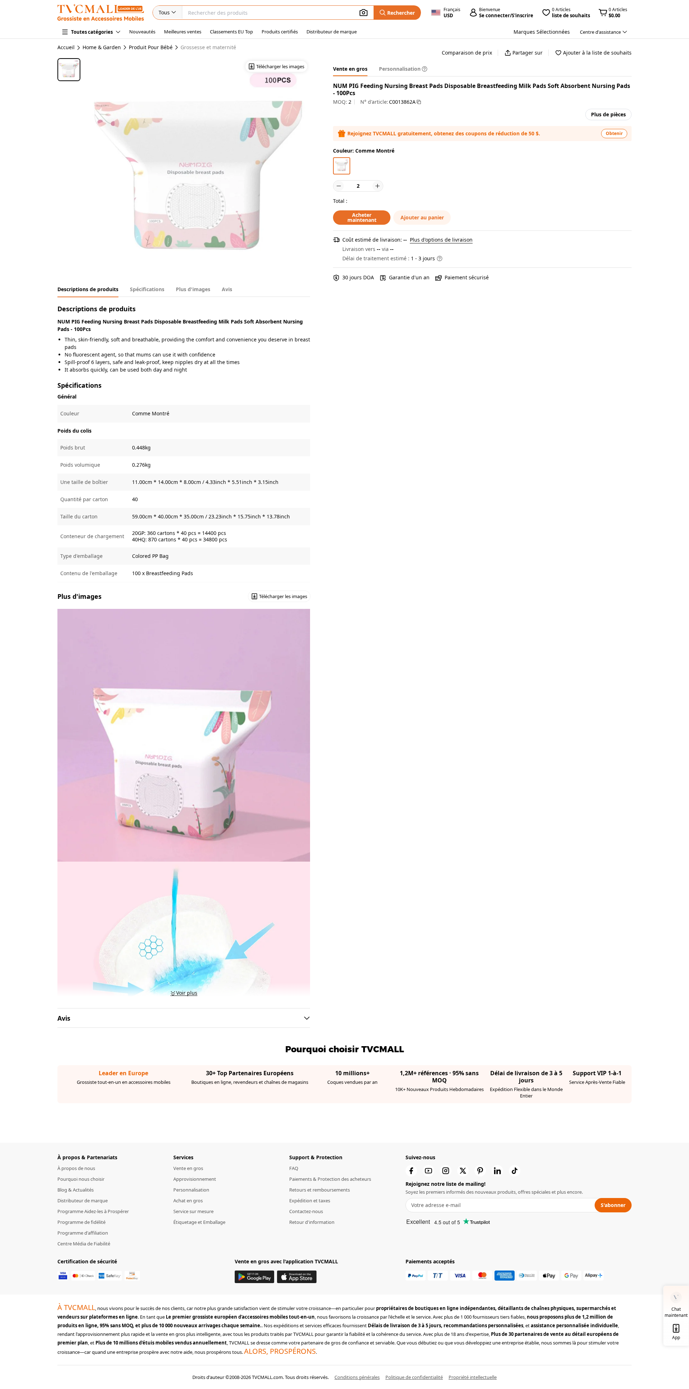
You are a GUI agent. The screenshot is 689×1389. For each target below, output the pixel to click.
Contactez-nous (306, 1211)
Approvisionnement (194, 1179)
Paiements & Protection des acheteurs (330, 1179)
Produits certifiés (280, 31)
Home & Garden (102, 47)
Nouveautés (142, 31)
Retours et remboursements (319, 1190)
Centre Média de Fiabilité (83, 1243)
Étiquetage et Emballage (199, 1222)
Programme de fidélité (81, 1222)
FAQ (293, 1168)
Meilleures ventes (182, 31)
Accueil (66, 47)
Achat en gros (188, 1200)
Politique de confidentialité (414, 1377)
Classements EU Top (231, 31)
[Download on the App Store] (297, 1277)
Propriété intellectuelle (473, 1377)
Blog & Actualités (75, 1190)
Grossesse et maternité (208, 47)
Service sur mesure (193, 1211)
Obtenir (614, 133)
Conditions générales (357, 1377)
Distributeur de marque (331, 31)
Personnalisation (191, 1190)
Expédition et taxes (309, 1200)
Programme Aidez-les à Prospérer (93, 1211)
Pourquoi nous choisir (80, 1179)
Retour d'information (311, 1222)
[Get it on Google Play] (254, 1277)
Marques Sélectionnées (542, 31)
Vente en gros (188, 1168)
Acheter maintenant (361, 217)
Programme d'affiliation (82, 1233)
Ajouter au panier (422, 217)
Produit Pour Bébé (151, 47)
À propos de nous (76, 1168)
